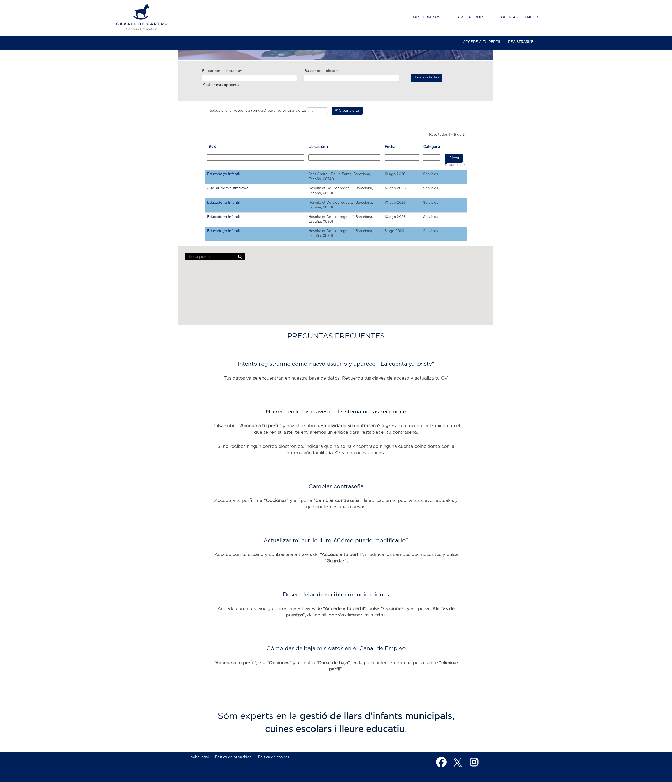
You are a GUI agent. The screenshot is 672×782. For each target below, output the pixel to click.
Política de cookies (273, 757)
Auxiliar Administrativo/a (228, 188)
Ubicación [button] (317, 147)
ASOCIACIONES (470, 17)
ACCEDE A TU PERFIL (482, 42)
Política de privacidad (233, 757)
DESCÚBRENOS (426, 17)
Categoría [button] (431, 147)
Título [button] (211, 146)
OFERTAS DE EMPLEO (520, 17)
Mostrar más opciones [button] (220, 85)
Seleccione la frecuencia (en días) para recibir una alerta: (258, 110)
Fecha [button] (390, 147)
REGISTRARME (520, 42)
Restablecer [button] (455, 165)
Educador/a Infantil (223, 174)
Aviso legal (200, 757)
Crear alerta (348, 110)
